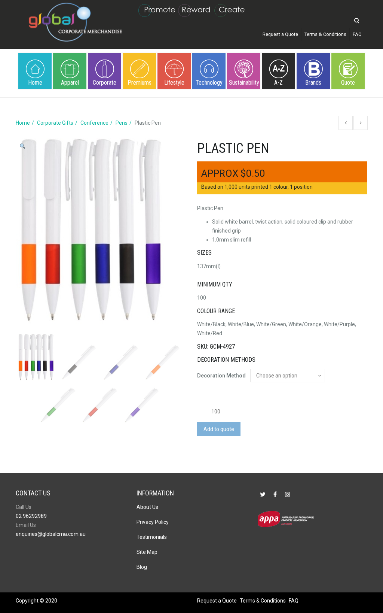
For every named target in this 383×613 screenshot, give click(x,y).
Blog (142, 567)
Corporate (104, 82)
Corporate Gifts (55, 123)
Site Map (147, 552)
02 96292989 (31, 516)
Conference (94, 123)
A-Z (278, 82)
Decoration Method (221, 376)
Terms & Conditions (325, 34)
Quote (348, 82)
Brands (313, 82)
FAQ (357, 34)
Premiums (139, 82)
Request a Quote (280, 34)
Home (35, 82)
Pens (122, 123)
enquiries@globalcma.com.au (51, 534)
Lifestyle (174, 82)
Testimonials (152, 537)
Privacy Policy (153, 522)
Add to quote (218, 429)
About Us (147, 507)
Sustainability (244, 82)
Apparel (70, 82)
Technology (209, 82)
